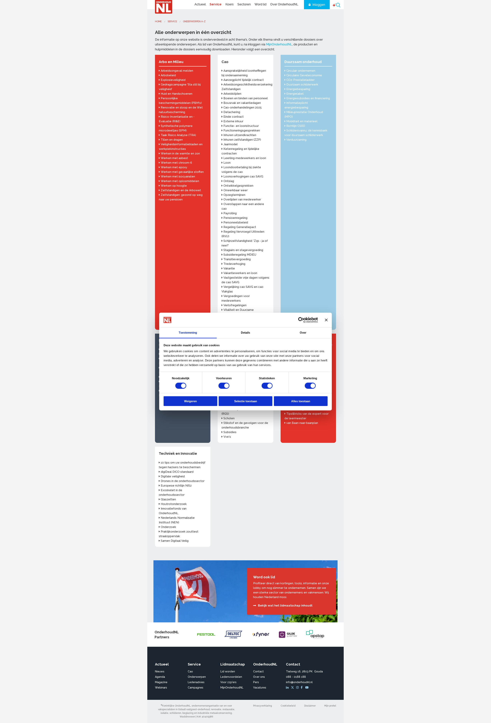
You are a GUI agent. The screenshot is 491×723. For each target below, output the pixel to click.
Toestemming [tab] (188, 332)
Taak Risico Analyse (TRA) (178, 135)
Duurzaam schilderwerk (302, 84)
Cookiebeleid (288, 705)
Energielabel (295, 93)
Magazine (161, 682)
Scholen (229, 418)
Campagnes (195, 687)
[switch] (223, 386)
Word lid (260, 4)
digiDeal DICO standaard (177, 472)
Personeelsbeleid (235, 222)
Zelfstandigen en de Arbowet (181, 190)
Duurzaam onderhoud (303, 62)
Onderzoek (168, 527)
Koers (229, 4)
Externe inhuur (233, 121)
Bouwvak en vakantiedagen (242, 103)
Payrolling (230, 213)
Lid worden (227, 671)
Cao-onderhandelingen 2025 (242, 107)
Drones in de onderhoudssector (182, 481)
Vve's (227, 436)
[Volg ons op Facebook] (303, 687)
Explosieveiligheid (173, 80)
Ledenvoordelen (231, 676)
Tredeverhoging (234, 264)
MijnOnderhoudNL (279, 44)
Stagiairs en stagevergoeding (243, 250)
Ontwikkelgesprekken (238, 185)
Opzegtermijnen (234, 195)
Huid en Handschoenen (176, 93)
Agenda (160, 676)
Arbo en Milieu (171, 62)
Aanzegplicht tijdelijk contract (243, 80)
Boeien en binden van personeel (245, 98)
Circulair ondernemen (300, 70)
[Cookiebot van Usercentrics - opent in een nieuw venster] (301, 320)
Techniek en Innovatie (178, 453)
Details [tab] (245, 332)
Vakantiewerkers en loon (240, 273)
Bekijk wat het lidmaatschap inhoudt (285, 605)
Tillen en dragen (172, 139)
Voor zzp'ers (228, 682)
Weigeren (190, 401)
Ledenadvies (196, 682)
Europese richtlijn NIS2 (176, 485)
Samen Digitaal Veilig (175, 540)
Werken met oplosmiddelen (180, 181)
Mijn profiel (330, 705)
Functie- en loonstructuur (241, 126)
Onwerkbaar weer (235, 190)
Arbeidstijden (232, 93)
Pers (256, 682)
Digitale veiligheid (173, 476)
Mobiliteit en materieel (301, 121)
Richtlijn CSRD (295, 126)
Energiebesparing (298, 89)
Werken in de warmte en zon (180, 153)
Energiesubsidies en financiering (308, 98)
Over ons (259, 676)
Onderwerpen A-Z (194, 21)
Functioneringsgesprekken (241, 130)
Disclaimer (310, 705)
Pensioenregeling (235, 218)
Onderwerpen (197, 676)
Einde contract (233, 116)
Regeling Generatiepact (239, 227)
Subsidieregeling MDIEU (239, 254)
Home (158, 21)
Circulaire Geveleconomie (304, 75)
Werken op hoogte (174, 185)
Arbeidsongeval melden (177, 70)
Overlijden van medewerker (242, 199)
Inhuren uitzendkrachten (239, 135)
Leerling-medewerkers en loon (244, 158)
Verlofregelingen (234, 305)
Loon (227, 162)
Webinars (161, 687)
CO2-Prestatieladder (300, 80)
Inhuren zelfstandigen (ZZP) (242, 139)
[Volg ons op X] (293, 687)
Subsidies (229, 432)
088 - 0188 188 (296, 676)
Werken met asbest (174, 158)
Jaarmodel (230, 144)
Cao (225, 62)
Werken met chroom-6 (176, 162)
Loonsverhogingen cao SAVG (243, 176)
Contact (258, 671)
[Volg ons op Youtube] (307, 687)
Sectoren (244, 4)
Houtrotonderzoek (174, 504)
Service (216, 4)
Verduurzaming (296, 139)
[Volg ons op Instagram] (298, 687)
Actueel (200, 4)
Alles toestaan (300, 401)
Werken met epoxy (174, 167)
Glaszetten (168, 499)
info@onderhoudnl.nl (299, 682)
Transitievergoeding (237, 259)
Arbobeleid (168, 75)
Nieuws (159, 671)
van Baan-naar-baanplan (302, 423)
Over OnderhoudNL (284, 4)
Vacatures (259, 687)
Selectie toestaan (245, 401)
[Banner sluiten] (326, 320)
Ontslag (228, 181)
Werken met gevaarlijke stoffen (182, 172)
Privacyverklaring (262, 705)
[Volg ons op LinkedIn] (288, 687)
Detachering (231, 112)
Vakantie (229, 268)
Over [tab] (303, 332)
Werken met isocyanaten (178, 176)
